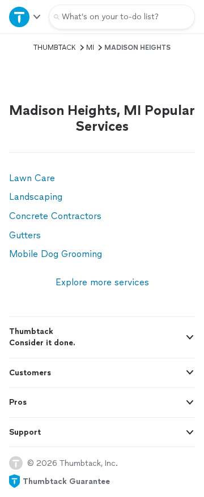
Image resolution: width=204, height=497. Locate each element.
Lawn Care (32, 178)
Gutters (25, 235)
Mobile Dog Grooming (55, 254)
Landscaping (35, 196)
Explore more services (102, 282)
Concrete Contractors (55, 216)
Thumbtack (54, 48)
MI (90, 48)
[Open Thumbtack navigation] (24, 16)
